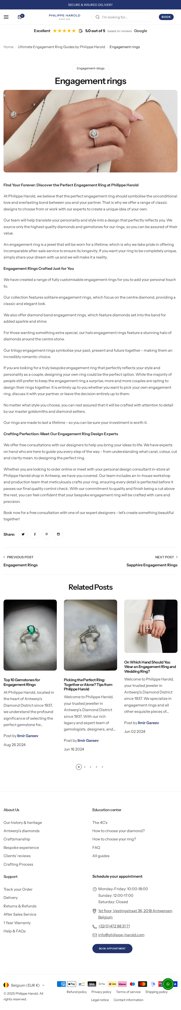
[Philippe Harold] (69, 17)
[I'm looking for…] (97, 17)
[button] (79, 767)
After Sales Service (20, 914)
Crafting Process (18, 864)
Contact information (128, 1000)
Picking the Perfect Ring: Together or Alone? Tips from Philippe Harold (88, 684)
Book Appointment (112, 948)
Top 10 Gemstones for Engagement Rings (22, 682)
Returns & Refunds (20, 906)
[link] (23, 534)
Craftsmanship (17, 839)
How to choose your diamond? (118, 830)
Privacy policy (101, 992)
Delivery (11, 897)
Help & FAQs (15, 931)
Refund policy (77, 992)
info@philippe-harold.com (121, 934)
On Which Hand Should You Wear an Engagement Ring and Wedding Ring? (150, 667)
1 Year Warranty (17, 922)
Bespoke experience (21, 847)
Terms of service (128, 992)
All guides (101, 855)
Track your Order (18, 889)
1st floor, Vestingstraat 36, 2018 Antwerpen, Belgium (135, 913)
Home (8, 47)
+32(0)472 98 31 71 (114, 926)
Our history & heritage (23, 822)
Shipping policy (156, 992)
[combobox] (121, 17)
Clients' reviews (17, 855)
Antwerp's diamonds (22, 830)
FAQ (96, 847)
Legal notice (100, 1000)
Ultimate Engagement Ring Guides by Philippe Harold (61, 47)
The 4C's (99, 822)
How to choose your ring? (114, 839)
